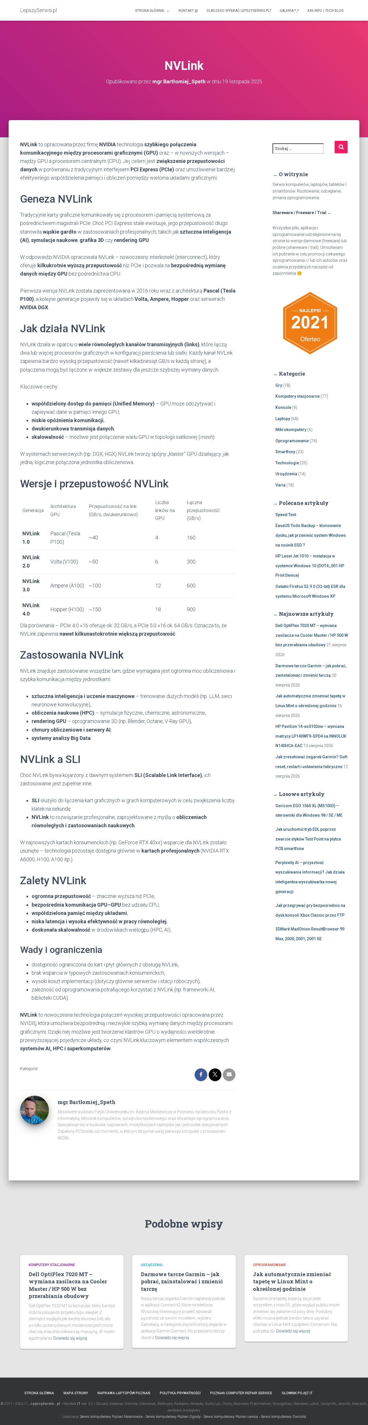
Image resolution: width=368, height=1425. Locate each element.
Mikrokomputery (290, 429)
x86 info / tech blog (325, 11)
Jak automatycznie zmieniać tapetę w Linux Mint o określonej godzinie (292, 1281)
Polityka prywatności (180, 1393)
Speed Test (285, 514)
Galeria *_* (289, 11)
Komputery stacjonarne (297, 396)
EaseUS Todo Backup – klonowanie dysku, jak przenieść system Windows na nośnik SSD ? (310, 535)
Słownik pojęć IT (297, 1393)
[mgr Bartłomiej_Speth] (34, 1109)
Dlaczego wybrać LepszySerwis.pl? (239, 11)
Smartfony (285, 451)
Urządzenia (286, 474)
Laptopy (282, 418)
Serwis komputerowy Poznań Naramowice (111, 1417)
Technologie (287, 463)
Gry (278, 385)
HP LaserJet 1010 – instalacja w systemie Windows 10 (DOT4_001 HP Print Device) (309, 566)
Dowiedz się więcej (70, 1338)
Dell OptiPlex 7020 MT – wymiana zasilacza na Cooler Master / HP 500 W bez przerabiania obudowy (311, 635)
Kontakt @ (188, 11)
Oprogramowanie (292, 441)
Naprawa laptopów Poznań (123, 1393)
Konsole (283, 407)
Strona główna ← (152, 11)
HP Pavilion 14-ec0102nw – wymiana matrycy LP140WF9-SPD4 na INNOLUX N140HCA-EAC (310, 736)
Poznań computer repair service (241, 1393)
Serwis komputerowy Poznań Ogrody (173, 1417)
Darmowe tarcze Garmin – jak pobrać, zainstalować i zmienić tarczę (182, 1281)
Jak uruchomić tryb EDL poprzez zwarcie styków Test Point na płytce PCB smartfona (308, 839)
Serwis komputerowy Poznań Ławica (231, 1417)
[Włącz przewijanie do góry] (356, 1413)
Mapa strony (76, 1393)
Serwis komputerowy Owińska (283, 1417)
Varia (280, 485)
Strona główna (39, 1393)
